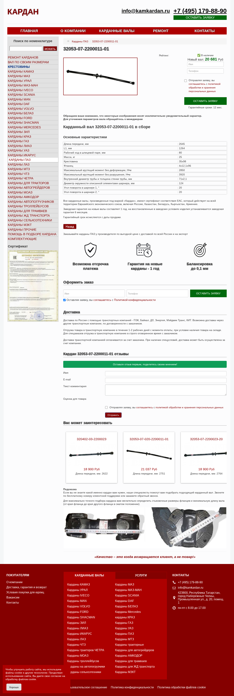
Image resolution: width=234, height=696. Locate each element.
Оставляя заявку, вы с (111, 299)
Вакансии (12, 597)
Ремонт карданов (23, 57)
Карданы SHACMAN (23, 122)
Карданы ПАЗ (20, 160)
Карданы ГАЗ (18, 141)
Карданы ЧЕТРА (20, 178)
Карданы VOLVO (21, 108)
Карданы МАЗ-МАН (23, 85)
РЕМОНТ (161, 31)
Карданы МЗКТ (20, 225)
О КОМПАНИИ (73, 31)
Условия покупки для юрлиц (25, 592)
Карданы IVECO (20, 90)
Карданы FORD (20, 118)
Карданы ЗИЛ (19, 132)
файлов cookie (27, 679)
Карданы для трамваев (27, 211)
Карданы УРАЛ (19, 81)
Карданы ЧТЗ (18, 174)
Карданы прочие (22, 229)
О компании (14, 582)
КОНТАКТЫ (205, 31)
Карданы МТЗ (19, 169)
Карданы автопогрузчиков (31, 201)
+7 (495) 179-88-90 (200, 10)
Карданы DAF (19, 104)
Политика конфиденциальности (132, 687)
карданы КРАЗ (125, 617)
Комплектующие (22, 239)
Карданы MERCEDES (24, 127)
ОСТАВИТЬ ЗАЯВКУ (205, 101)
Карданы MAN (19, 99)
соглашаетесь (197, 83)
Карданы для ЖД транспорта (135, 666)
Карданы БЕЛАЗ (20, 113)
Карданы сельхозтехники (30, 220)
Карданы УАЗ (18, 150)
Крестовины (19, 67)
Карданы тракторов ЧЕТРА (85, 650)
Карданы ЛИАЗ (20, 146)
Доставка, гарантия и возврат (26, 587)
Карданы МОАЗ (20, 192)
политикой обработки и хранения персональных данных (204, 87)
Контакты (12, 602)
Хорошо (14, 687)
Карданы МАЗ (19, 76)
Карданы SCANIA (21, 94)
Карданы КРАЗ (19, 136)
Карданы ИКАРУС (22, 155)
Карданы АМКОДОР (23, 197)
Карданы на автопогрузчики (86, 666)
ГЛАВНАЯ (29, 31)
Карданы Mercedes (128, 611)
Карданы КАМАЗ (21, 71)
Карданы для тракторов (28, 183)
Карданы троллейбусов (28, 206)
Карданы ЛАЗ (18, 164)
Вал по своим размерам (28, 62)
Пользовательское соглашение (86, 687)
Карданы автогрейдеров (29, 187)
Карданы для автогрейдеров (134, 650)
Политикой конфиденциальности (135, 299)
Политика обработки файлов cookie (181, 687)
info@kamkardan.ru (146, 11)
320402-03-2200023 (91, 439)
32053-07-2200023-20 (206, 439)
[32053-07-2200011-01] (100, 76)
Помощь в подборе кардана (32, 234)
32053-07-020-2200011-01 (149, 439)
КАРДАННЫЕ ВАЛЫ (117, 31)
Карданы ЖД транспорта (29, 215)
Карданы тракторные (129, 644)
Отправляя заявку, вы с (204, 86)
